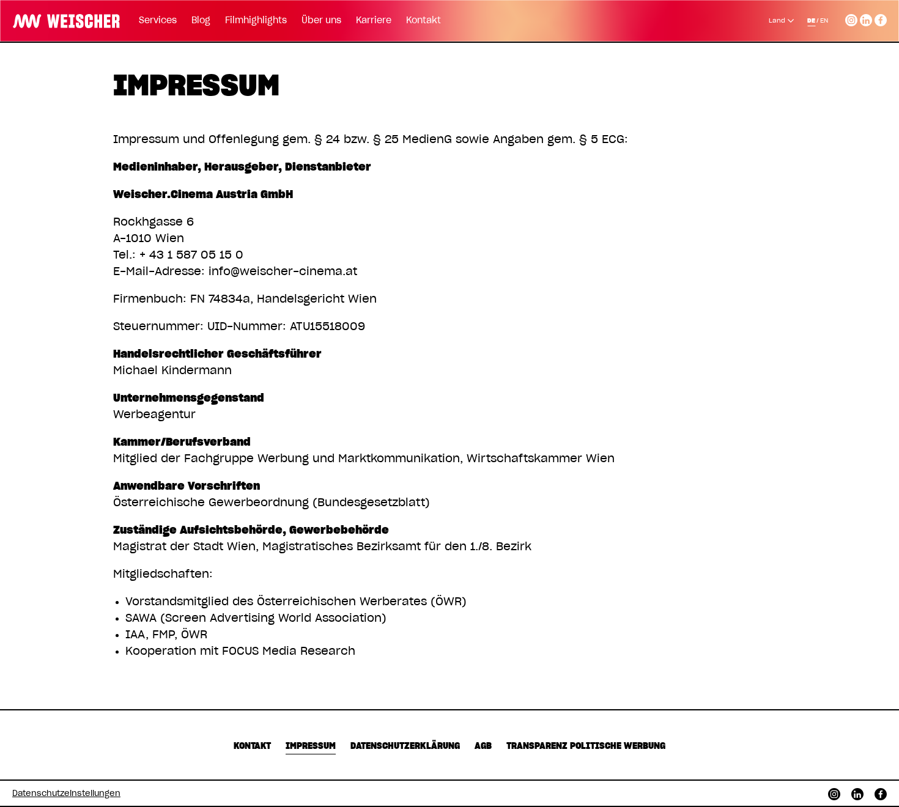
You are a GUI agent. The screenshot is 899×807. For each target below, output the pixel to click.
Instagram (851, 18)
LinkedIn (866, 18)
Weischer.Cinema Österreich (62, 19)
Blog (200, 21)
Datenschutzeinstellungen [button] (66, 794)
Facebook (881, 18)
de (811, 21)
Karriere (373, 21)
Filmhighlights (256, 21)
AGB (483, 746)
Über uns (321, 21)
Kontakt (423, 21)
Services (158, 21)
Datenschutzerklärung (405, 746)
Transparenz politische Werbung (585, 746)
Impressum (311, 746)
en (824, 21)
